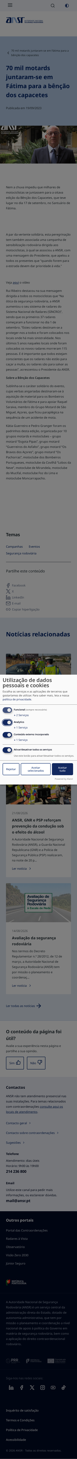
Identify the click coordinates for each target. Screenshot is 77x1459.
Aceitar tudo (62, 769)
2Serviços (21, 715)
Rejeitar (11, 769)
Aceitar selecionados (36, 769)
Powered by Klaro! (64, 778)
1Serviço (20, 727)
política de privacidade (17, 699)
